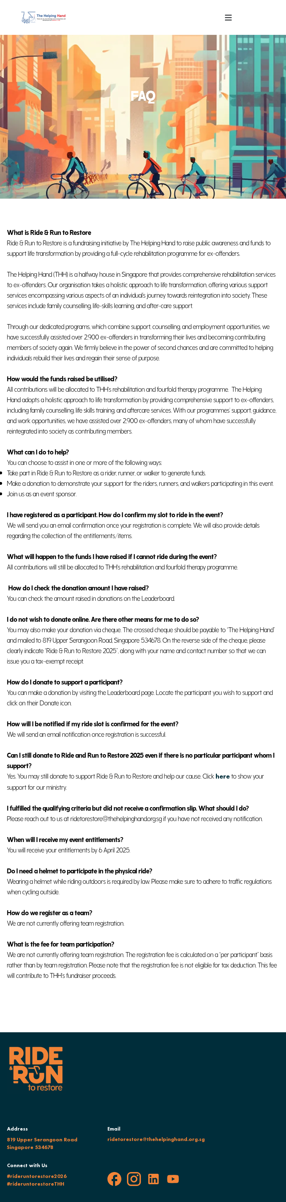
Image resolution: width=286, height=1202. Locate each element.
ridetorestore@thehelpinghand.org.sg (156, 1139)
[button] (228, 17)
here (223, 776)
